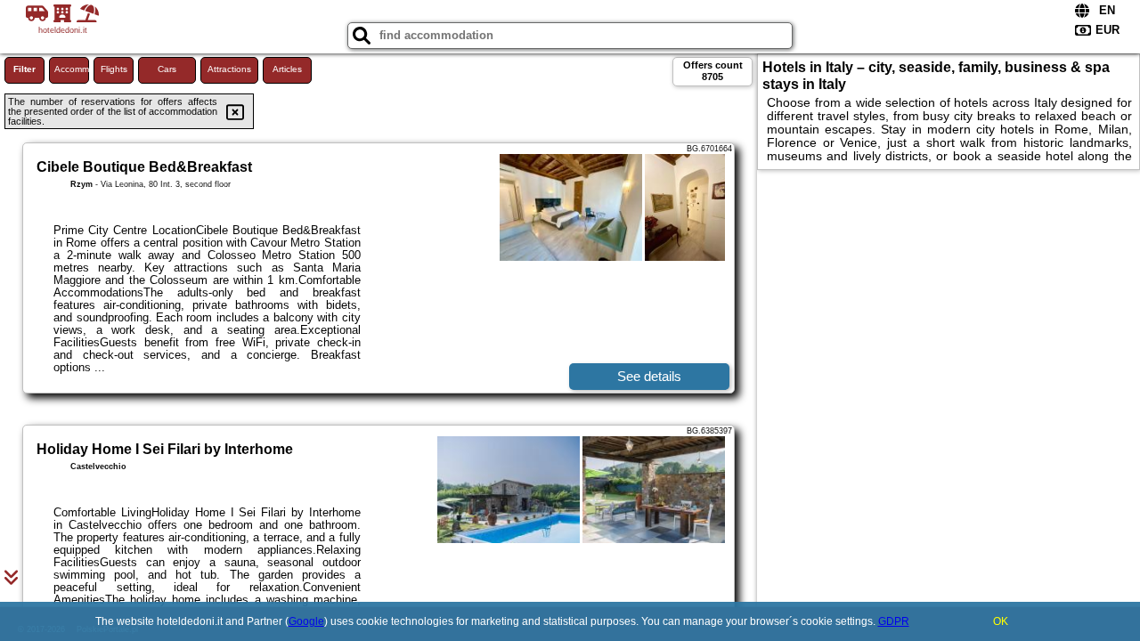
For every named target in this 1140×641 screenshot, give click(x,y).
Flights (114, 69)
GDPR (893, 621)
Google (306, 621)
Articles (287, 69)
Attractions (229, 69)
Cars (167, 69)
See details (649, 376)
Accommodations (71, 69)
